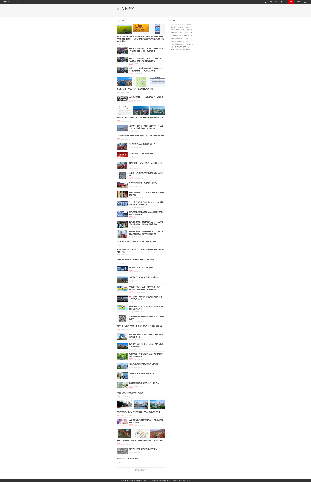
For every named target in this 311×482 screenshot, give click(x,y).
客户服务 (159, 480)
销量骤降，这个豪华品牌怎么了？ (179, 41)
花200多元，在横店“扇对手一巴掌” (180, 27)
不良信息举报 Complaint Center (174, 480)
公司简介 (145, 480)
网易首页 (5, 1)
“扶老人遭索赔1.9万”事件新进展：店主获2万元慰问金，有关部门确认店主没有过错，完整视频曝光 (182, 35)
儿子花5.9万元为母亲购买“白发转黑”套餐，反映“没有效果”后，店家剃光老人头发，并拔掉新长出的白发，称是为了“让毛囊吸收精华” (182, 30)
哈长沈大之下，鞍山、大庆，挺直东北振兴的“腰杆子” (136, 89)
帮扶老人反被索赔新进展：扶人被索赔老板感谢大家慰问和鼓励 (182, 44)
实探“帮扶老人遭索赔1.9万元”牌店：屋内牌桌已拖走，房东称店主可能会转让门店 (182, 32)
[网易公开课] (271, 1)
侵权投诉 (188, 480)
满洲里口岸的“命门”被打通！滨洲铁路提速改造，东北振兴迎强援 (140, 441)
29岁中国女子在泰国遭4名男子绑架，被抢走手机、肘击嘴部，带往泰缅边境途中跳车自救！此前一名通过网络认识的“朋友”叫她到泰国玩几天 (182, 47)
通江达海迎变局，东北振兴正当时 (141, 268)
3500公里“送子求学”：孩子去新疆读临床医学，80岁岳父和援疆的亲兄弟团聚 (182, 24)
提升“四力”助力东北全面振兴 (127, 458)
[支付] (282, 1)
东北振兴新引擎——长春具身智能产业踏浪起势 (146, 97)
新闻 (118, 139)
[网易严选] (277, 1)
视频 (131, 302)
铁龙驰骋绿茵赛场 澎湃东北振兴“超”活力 (144, 383)
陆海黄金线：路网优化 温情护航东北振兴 (144, 277)
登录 (291, 1)
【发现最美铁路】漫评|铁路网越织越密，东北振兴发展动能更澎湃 (140, 136)
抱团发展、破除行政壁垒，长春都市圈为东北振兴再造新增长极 (139, 326)
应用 (9, 1)
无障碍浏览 (15, 1)
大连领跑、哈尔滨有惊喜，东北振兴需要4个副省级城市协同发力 (140, 118)
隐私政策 (164, 480)
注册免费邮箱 (297, 1)
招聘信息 (154, 480)
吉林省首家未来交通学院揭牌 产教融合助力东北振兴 (135, 259)
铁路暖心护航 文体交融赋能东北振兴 (130, 393)
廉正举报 (183, 480)
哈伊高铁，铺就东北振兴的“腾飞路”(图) (143, 364)
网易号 (118, 44)
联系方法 (149, 480)
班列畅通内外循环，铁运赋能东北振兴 (143, 183)
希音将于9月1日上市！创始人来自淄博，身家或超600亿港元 (182, 49)
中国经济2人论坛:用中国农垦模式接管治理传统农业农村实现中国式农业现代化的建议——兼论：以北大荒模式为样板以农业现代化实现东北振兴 (140, 39)
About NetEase (138, 480)
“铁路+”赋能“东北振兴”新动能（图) (142, 373)
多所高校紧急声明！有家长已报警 (179, 38)
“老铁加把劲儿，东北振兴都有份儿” (142, 144)
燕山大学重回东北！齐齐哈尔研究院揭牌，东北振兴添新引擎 (138, 412)
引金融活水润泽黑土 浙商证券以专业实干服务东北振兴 (136, 241)
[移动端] (266, 1)
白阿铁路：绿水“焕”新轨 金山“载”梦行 (143, 449)
